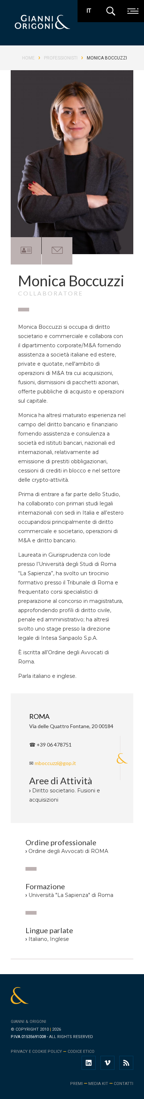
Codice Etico (81, 1051)
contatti (123, 1083)
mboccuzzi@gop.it (55, 763)
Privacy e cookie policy (36, 1051)
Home (28, 58)
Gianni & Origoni (28, 1021)
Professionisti (61, 58)
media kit (98, 1083)
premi (76, 1083)
